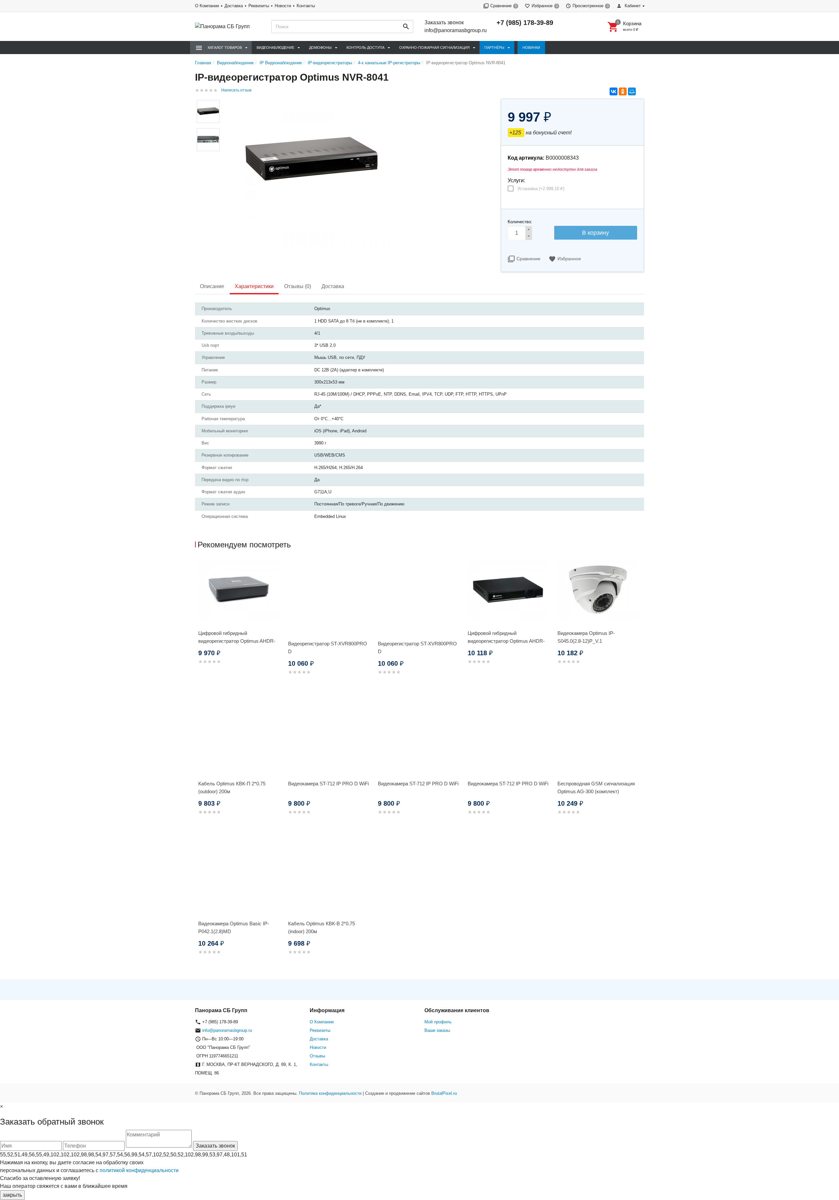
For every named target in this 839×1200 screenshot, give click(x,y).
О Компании (207, 5)
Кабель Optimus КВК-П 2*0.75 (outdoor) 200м (231, 787)
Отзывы (317, 1055)
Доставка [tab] (333, 286)
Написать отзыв (236, 90)
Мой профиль (438, 1021)
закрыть (12, 1195)
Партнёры (494, 47)
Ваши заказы (437, 1030)
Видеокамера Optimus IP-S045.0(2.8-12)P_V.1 (586, 637)
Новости (283, 5)
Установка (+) (540, 188)
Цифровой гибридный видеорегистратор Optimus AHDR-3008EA (506, 641)
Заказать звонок (444, 22)
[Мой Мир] (632, 91)
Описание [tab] (212, 286)
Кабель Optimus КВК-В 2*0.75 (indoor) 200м (321, 927)
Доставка (233, 5)
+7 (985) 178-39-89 (525, 22)
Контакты (306, 5)
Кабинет (632, 5)
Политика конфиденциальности (330, 1093)
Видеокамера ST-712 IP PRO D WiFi (328, 783)
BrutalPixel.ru (444, 1093)
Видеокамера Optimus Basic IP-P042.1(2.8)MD (233, 927)
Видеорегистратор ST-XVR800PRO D (327, 647)
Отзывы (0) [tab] (297, 286)
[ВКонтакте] (613, 91)
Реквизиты (258, 5)
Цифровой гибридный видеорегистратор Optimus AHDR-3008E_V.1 (236, 641)
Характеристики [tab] (254, 286)
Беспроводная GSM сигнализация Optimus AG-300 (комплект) (596, 787)
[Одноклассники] (623, 91)
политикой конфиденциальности (139, 1170)
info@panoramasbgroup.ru (455, 30)
